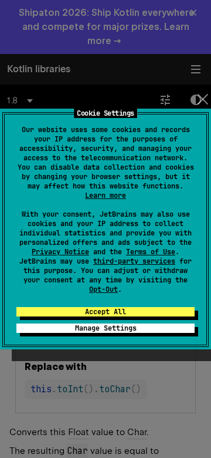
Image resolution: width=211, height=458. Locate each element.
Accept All (105, 311)
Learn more (105, 195)
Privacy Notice (60, 252)
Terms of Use (150, 252)
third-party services (134, 261)
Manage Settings (106, 328)
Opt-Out (103, 289)
